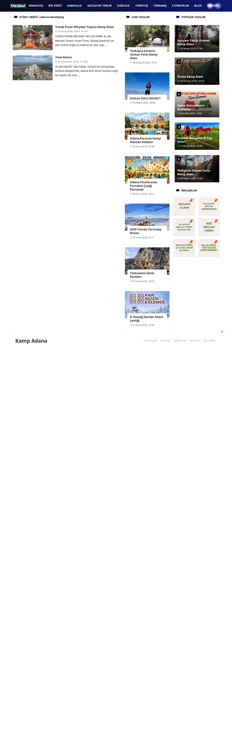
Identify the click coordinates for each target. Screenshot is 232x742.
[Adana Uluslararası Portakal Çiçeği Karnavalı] (147, 169)
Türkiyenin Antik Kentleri (142, 275)
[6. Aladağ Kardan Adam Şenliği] (147, 304)
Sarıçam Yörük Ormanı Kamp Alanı (193, 42)
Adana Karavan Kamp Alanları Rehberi (145, 140)
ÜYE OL (165, 340)
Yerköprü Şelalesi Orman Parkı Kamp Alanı (144, 54)
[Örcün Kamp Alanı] (197, 71)
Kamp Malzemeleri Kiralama (191, 107)
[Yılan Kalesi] (33, 67)
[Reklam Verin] (184, 206)
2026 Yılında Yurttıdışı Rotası (146, 231)
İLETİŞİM (209, 340)
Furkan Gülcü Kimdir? (145, 98)
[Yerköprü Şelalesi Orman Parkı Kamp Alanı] (147, 38)
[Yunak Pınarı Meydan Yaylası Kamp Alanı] (33, 37)
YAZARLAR (150, 340)
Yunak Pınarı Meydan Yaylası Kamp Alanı (84, 27)
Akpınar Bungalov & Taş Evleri (194, 140)
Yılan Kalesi (63, 57)
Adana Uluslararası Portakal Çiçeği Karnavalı (144, 185)
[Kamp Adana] (18, 5)
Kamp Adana (31, 340)
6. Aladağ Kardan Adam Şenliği (146, 319)
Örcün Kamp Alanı (190, 77)
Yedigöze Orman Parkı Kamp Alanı (193, 172)
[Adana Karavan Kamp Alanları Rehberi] (147, 126)
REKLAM (195, 340)
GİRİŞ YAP (179, 340)
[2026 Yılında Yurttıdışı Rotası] (147, 217)
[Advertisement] (109, 374)
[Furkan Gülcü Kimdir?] (147, 86)
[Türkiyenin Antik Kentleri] (147, 260)
